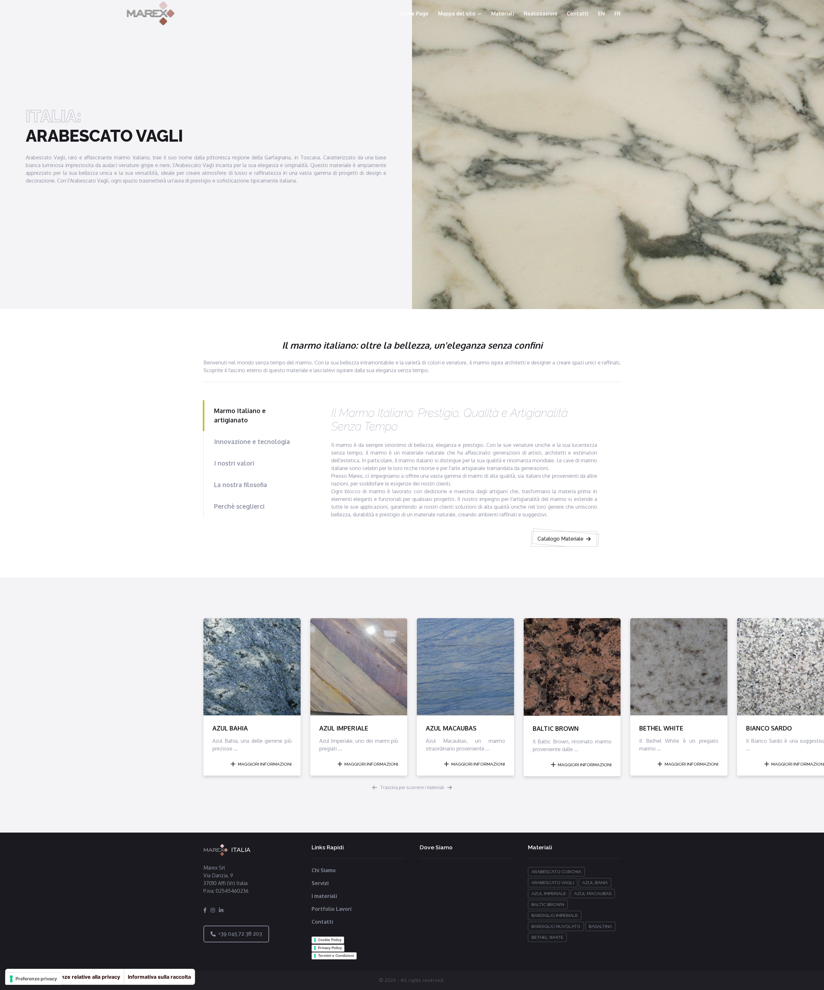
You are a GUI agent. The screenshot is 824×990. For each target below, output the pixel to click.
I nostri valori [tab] (234, 463)
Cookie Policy (330, 940)
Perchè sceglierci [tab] (239, 506)
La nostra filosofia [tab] (240, 485)
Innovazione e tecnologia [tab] (252, 442)
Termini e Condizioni (336, 955)
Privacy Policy (330, 948)
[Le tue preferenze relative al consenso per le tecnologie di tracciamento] (33, 979)
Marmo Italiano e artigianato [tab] (240, 415)
